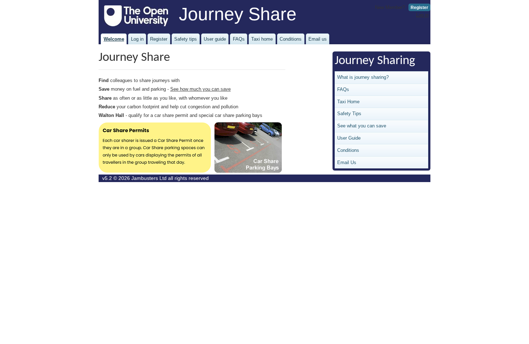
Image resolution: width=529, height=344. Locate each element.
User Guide (349, 138)
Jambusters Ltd (149, 178)
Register (419, 7)
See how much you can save (200, 89)
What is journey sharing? (363, 77)
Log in (422, 15)
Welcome (114, 39)
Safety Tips (349, 113)
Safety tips (185, 39)
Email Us (346, 162)
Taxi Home (348, 101)
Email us (317, 39)
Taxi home (262, 39)
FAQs (239, 39)
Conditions (291, 39)
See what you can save (361, 125)
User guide (215, 39)
